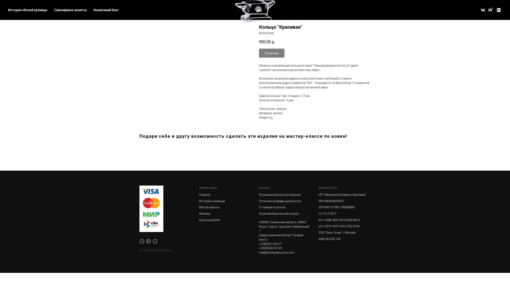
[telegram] (148, 241)
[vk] (483, 10)
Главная (204, 194)
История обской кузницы (27, 10)
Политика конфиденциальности (280, 201)
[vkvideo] (498, 10)
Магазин (205, 213)
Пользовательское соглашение (280, 194)
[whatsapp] (155, 241)
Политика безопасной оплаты (279, 213)
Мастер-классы (209, 207)
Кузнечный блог (106, 10)
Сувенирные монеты (70, 10)
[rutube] (490, 10)
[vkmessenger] (141, 241)
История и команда (212, 201)
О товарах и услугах (272, 207)
